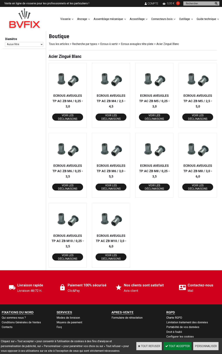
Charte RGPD (174, 317)
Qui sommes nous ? (14, 317)
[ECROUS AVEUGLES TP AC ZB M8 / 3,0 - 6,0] (198, 160)
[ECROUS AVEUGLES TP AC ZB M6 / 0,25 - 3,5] (68, 160)
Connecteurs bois (162, 19)
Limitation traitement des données (187, 322)
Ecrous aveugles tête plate (137, 44)
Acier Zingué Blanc (167, 44)
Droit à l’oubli (174, 332)
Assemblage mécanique (108, 19)
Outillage (184, 19)
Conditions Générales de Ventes (21, 322)
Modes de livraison (68, 317)
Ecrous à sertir (109, 44)
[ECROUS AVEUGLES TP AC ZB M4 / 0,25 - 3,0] (68, 90)
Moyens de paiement (69, 322)
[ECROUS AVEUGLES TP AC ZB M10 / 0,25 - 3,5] (68, 230)
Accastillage (137, 19)
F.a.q (59, 327)
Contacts (7, 327)
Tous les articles (59, 44)
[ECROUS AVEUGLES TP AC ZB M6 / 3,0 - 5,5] (111, 160)
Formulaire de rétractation (127, 317)
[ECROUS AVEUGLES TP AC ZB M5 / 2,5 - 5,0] (198, 90)
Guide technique (206, 19)
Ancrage (82, 19)
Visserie (65, 19)
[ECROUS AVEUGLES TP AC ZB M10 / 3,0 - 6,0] (111, 230)
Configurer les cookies (180, 336)
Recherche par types (84, 44)
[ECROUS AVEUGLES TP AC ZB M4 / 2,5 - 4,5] (111, 90)
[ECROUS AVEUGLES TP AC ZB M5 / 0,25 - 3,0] (154, 90)
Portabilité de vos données (182, 327)
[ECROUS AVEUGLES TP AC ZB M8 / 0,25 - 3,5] (154, 160)
